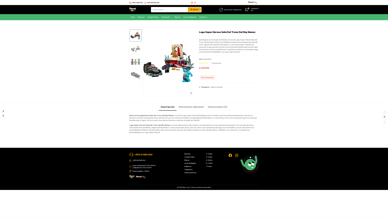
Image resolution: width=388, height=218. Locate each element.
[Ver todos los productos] (384, 117)
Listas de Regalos (189, 17)
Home (133, 17)
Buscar (195, 9)
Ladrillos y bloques (216, 87)
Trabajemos (188, 169)
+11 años (209, 166)
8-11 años (209, 163)
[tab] (168, 107)
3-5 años (209, 157)
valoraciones (216, 63)
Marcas (177, 17)
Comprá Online (153, 17)
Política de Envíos (190, 173)
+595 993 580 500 (153, 2)
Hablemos (187, 166)
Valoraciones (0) (217, 106)
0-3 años (209, 154)
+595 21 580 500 (137, 2)
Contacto (202, 17)
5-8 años (209, 160)
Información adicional (191, 106)
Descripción (168, 106)
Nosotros (141, 17)
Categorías (165, 17)
